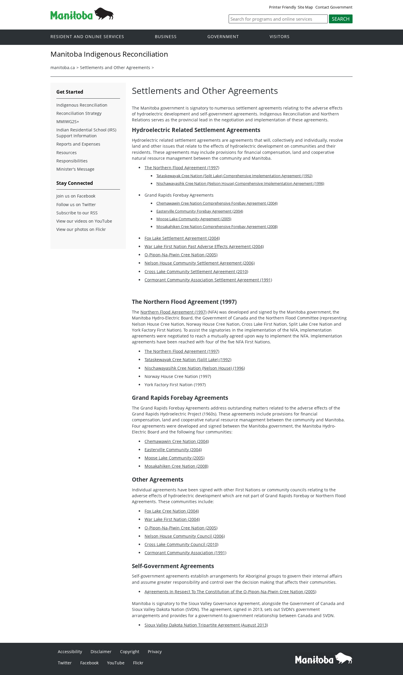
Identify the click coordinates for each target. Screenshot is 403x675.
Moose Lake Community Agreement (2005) (193, 218)
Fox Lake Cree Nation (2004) (172, 511)
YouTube (115, 663)
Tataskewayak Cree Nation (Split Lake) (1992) (188, 359)
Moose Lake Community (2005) (174, 458)
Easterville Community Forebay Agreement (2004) (199, 211)
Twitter (65, 663)
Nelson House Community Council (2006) (185, 536)
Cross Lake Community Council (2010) (181, 544)
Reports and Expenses (78, 144)
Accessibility (70, 651)
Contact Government (334, 7)
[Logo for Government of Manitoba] (82, 17)
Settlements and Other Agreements (115, 67)
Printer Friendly (282, 7)
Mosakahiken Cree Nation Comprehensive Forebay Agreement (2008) (217, 226)
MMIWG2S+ (67, 121)
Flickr (138, 663)
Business (166, 37)
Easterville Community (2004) (173, 449)
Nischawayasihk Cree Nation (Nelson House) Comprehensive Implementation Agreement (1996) (240, 183)
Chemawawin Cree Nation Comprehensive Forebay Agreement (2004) (217, 203)
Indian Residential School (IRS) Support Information (86, 132)
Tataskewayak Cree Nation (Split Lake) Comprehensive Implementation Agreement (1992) (234, 175)
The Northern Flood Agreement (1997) (182, 167)
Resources (66, 152)
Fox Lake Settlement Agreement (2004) (182, 238)
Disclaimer (101, 651)
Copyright (129, 651)
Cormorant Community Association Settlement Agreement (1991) (208, 280)
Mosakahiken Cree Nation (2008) (176, 466)
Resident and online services (87, 37)
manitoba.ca (62, 67)
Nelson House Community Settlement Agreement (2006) (200, 263)
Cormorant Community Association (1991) (185, 552)
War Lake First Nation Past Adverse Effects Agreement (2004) (204, 246)
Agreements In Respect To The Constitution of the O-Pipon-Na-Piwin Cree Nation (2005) (230, 591)
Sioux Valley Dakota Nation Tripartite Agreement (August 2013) (206, 625)
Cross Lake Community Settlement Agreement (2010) (196, 271)
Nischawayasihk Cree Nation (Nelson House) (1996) (195, 368)
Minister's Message (75, 169)
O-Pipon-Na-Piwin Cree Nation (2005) (181, 254)
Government (223, 37)
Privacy (155, 651)
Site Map (305, 7)
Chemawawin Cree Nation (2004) (177, 441)
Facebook (89, 663)
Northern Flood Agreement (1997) (173, 312)
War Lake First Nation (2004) (172, 519)
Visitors (280, 37)
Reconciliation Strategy (78, 113)
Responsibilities (72, 161)
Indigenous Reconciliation (81, 105)
